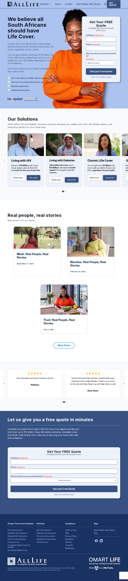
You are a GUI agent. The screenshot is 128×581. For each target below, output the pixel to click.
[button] (113, 4)
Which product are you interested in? (101, 56)
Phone (93, 44)
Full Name (94, 35)
